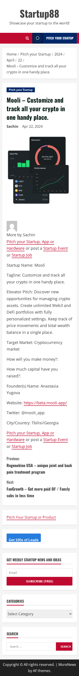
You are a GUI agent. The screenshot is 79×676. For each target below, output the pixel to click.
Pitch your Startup (21, 90)
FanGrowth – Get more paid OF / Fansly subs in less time (38, 488)
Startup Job (22, 255)
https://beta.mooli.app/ (45, 402)
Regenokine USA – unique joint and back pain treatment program (39, 465)
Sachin (12, 126)
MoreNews (67, 664)
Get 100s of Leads (24, 540)
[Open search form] (27, 38)
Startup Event (55, 248)
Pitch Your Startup (60, 38)
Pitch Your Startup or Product (31, 517)
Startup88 (39, 13)
